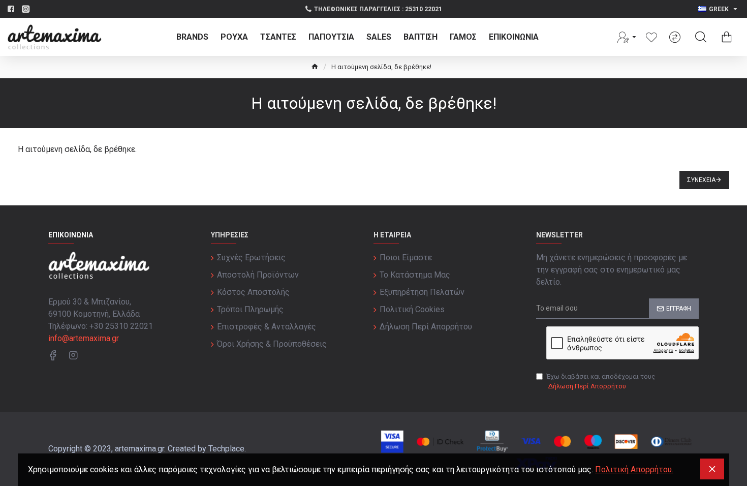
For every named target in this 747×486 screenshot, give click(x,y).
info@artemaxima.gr (83, 338)
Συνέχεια (701, 180)
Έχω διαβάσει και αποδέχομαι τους (600, 381)
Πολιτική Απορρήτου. (634, 469)
